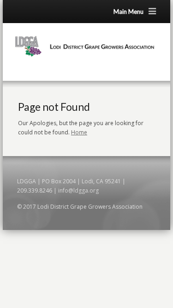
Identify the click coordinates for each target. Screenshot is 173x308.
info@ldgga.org (78, 190)
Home (79, 132)
